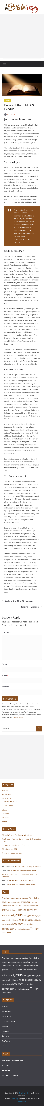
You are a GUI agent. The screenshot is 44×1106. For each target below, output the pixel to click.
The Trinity (8, 805)
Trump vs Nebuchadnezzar (12, 853)
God (8, 909)
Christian (34, 902)
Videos (4, 821)
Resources (6, 1070)
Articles (7, 100)
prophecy (17, 923)
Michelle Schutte (8, 874)
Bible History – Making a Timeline (28, 866)
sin (12, 928)
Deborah (25, 906)
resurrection (28, 924)
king (3, 920)
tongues (26, 929)
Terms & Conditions (10, 1075)
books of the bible (14, 902)
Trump (4, 933)
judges (38, 916)
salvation (6, 928)
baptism (25, 898)
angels (13, 898)
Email (5, 675)
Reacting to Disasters (30, 607)
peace (34, 919)
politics (4, 924)
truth (9, 932)
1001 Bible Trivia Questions (13, 1060)
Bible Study (6, 798)
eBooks (4, 810)
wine (12, 933)
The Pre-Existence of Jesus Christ (21, 880)
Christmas (5, 906)
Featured (5, 814)
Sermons (5, 817)
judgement (32, 916)
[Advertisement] (22, 36)
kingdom (9, 920)
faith (37, 905)
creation (18, 905)
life (13, 920)
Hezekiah (20, 909)
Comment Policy (17, 717)
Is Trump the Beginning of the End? (16, 845)
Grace (13, 910)
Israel (11, 915)
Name (5, 664)
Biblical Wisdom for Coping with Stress (17, 835)
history (28, 910)
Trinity (34, 928)
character (25, 901)
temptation (19, 929)
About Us (5, 1065)
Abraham (6, 898)
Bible (31, 898)
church (11, 906)
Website (5, 686)
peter (39, 920)
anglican (18, 898)
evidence (31, 906)
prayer (9, 924)
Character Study (10, 801)
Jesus (18, 915)
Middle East (25, 919)
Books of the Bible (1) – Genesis (19, 601)
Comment (7, 632)
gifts (4, 910)
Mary (17, 920)
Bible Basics (6, 794)
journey (25, 916)
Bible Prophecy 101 (9, 849)
